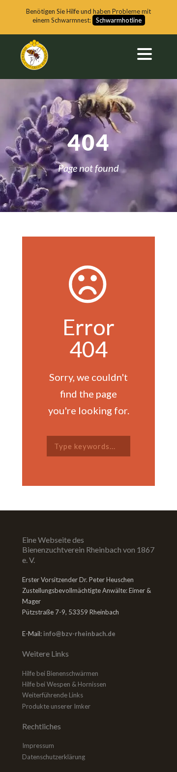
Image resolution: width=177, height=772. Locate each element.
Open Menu (144, 53)
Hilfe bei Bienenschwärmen (60, 673)
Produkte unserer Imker (56, 706)
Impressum (38, 745)
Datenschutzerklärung (53, 757)
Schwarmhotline (119, 20)
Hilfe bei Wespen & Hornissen (64, 684)
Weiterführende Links (52, 695)
